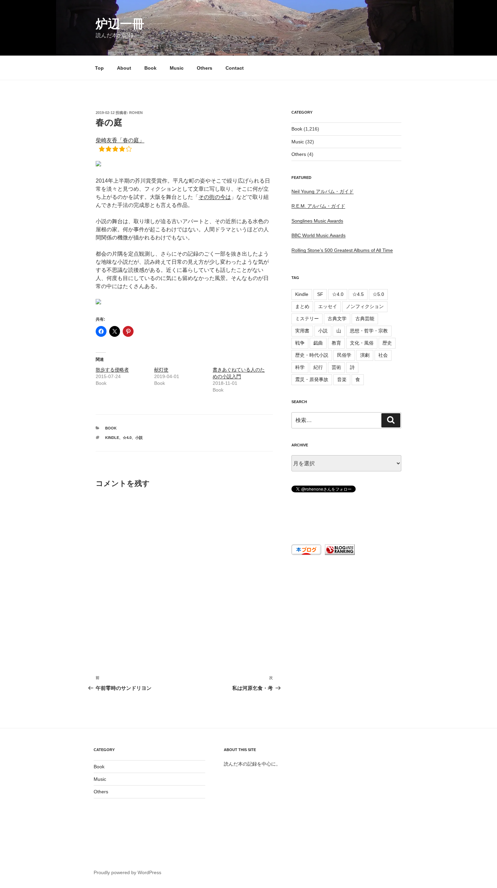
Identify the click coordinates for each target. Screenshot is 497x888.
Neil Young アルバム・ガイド (322, 191)
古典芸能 (364, 318)
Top (99, 68)
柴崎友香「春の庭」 (120, 140)
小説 (139, 438)
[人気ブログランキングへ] (339, 553)
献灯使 (161, 369)
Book (150, 68)
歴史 (387, 343)
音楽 (342, 379)
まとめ (302, 306)
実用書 (302, 330)
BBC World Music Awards (318, 235)
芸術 (336, 367)
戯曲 (318, 343)
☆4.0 (127, 438)
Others (204, 68)
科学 (300, 367)
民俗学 (344, 355)
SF (320, 294)
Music (177, 68)
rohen (136, 113)
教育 (336, 343)
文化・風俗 (362, 343)
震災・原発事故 (311, 379)
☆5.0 (378, 294)
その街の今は (214, 197)
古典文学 (337, 318)
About (124, 68)
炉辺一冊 (120, 24)
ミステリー (307, 318)
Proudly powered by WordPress (127, 872)
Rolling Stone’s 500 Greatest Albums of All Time (342, 250)
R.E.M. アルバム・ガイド (318, 206)
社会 (383, 355)
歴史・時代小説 (311, 355)
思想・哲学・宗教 (369, 330)
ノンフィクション (365, 306)
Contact (235, 68)
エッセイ (327, 306)
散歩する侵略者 (112, 369)
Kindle (112, 438)
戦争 (300, 343)
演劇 (365, 355)
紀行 (318, 367)
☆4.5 (358, 294)
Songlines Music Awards (317, 221)
